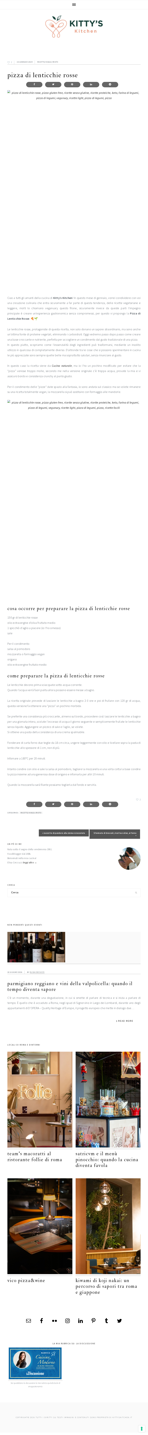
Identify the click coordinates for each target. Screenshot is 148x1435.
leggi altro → (30, 862)
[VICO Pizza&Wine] (39, 1227)
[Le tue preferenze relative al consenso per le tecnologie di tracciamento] (141, 1428)
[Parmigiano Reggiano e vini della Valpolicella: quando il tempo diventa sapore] (74, 948)
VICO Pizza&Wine (26, 1280)
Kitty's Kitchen (74, 26)
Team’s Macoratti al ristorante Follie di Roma (34, 1156)
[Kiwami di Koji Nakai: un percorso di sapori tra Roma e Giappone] (108, 1227)
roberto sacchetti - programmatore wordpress (135, 1433)
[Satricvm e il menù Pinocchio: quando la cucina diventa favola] (108, 1100)
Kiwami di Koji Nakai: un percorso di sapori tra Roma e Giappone (106, 1286)
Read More (125, 1020)
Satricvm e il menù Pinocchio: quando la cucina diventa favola (107, 1159)
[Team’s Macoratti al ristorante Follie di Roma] (39, 1100)
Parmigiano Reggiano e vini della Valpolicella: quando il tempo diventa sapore (70, 986)
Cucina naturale (62, 365)
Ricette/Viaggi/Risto (47, 62)
